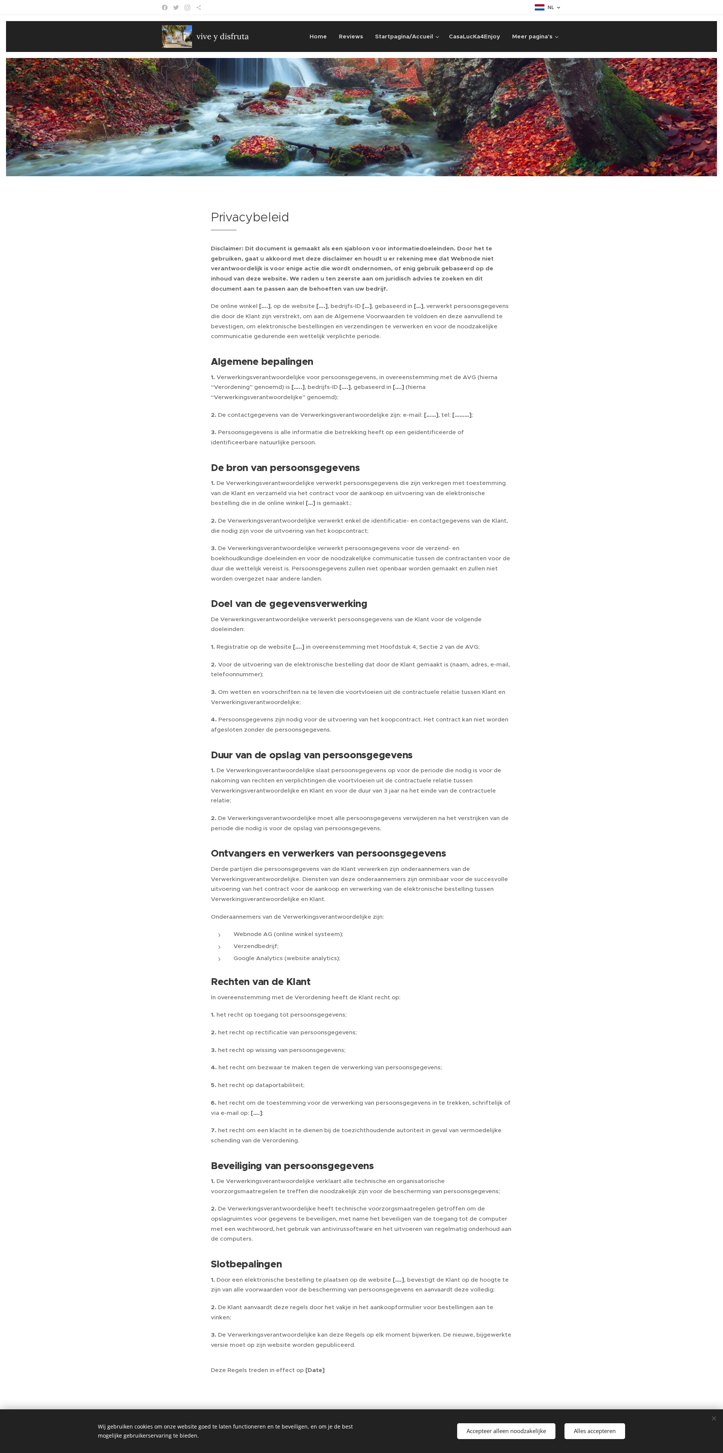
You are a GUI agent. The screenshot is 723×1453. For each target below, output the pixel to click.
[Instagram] (187, 7)
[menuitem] (320, 36)
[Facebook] (164, 7)
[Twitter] (176, 7)
